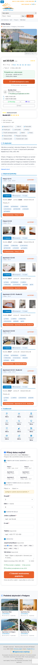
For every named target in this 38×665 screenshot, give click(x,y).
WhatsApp (12, 101)
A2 (20, 64)
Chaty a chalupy (19, 658)
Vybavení (7, 195)
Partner (12, 660)
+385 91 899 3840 (10, 99)
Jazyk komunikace (14, 543)
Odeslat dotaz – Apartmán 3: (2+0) (15, 288)
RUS (5, 548)
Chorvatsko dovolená (31, 655)
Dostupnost (17, 195)
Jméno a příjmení (10, 515)
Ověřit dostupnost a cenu (20, 82)
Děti (9, 504)
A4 (25, 64)
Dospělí (7, 496)
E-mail (6, 523)
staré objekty (6, 660)
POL (15, 548)
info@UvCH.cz (30, 649)
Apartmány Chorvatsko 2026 (17, 656)
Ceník (25, 195)
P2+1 (14, 64)
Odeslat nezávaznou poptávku (20, 574)
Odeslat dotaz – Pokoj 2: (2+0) (14, 251)
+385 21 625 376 (10, 96)
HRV (10, 548)
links (15, 660)
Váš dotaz (11, 552)
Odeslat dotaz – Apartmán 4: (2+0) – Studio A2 (19, 324)
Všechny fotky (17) (31, 53)
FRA (30, 546)
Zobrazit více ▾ (5, 169)
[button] (19, 114)
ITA (21, 546)
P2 (18, 64)
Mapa (19, 105)
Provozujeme (5, 655)
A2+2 (28, 64)
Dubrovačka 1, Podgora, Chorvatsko (13, 26)
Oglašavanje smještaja (22, 652)
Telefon (10, 531)
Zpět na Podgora (7, 120)
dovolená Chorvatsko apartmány (17, 655)
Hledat (31, 16)
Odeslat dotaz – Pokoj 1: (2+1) (14, 215)
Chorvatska (6, 656)
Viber (28, 101)
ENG (11, 546)
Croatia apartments (29, 656)
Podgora (16, 20)
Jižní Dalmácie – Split (6, 20)
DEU (16, 546)
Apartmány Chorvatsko (22, 660)
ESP (25, 546)
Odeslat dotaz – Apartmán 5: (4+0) (15, 363)
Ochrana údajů (18, 649)
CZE (5, 546)
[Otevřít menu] (2, 1)
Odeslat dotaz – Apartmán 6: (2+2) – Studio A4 (19, 403)
